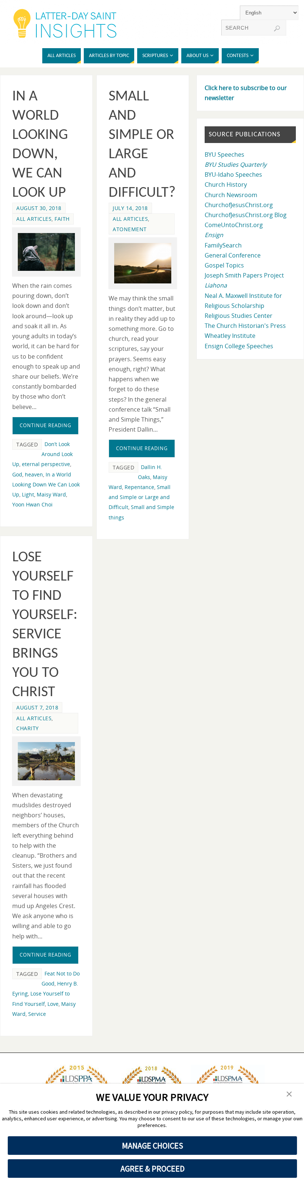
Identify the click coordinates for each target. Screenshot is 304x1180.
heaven (34, 474)
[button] (289, 1094)
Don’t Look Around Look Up (42, 454)
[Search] (277, 28)
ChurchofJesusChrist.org (239, 205)
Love (53, 1003)
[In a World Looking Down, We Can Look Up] (46, 252)
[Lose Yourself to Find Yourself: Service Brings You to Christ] (46, 761)
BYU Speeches (224, 154)
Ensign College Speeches (239, 346)
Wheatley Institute (230, 336)
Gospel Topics (224, 265)
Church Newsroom (231, 195)
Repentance (139, 487)
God (17, 474)
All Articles (34, 218)
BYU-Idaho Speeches (233, 174)
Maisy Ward (51, 494)
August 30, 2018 (39, 208)
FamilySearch (223, 245)
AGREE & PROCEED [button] (152, 1168)
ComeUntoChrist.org (234, 225)
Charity (27, 728)
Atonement (130, 229)
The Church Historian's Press (245, 326)
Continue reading (45, 425)
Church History (226, 184)
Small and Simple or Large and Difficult (140, 497)
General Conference (233, 255)
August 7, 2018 (37, 707)
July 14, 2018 (130, 208)
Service (37, 1013)
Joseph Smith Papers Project (244, 275)
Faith (62, 218)
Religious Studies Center (238, 316)
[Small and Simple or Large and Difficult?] (143, 263)
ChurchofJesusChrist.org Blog (246, 215)
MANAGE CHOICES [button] (152, 1145)
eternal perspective (46, 464)
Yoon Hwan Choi (32, 504)
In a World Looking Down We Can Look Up (46, 484)
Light (28, 494)
